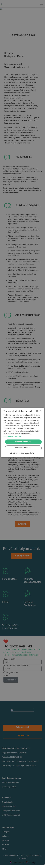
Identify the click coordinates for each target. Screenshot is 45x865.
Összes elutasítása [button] (23, 448)
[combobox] (37, 411)
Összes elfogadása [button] (23, 442)
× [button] (40, 410)
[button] (22, 453)
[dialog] (22, 433)
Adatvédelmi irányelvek (12, 436)
